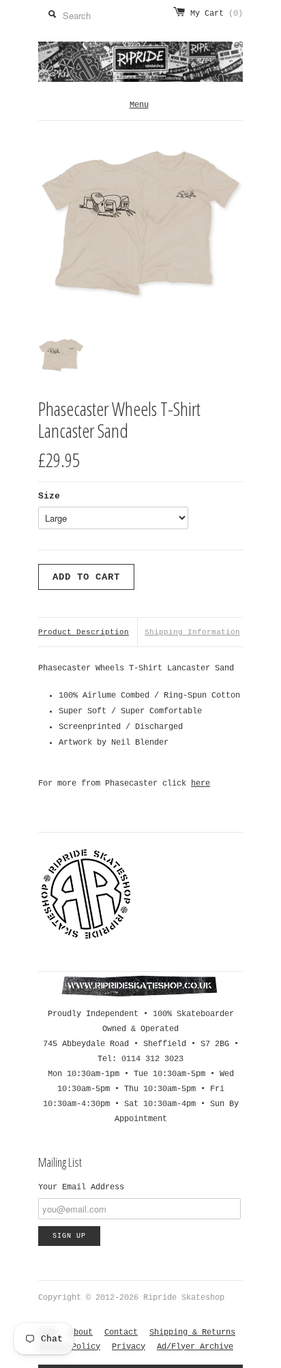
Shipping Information (192, 632)
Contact (121, 1332)
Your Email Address (81, 1187)
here (200, 783)
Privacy (128, 1347)
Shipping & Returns (192, 1332)
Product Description (83, 632)
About (81, 1332)
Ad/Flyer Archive (195, 1347)
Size (49, 496)
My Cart (216, 13)
